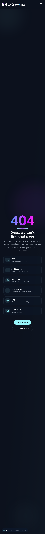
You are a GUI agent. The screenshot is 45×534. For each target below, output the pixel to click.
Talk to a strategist (22, 328)
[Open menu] (41, 4)
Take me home (22, 322)
